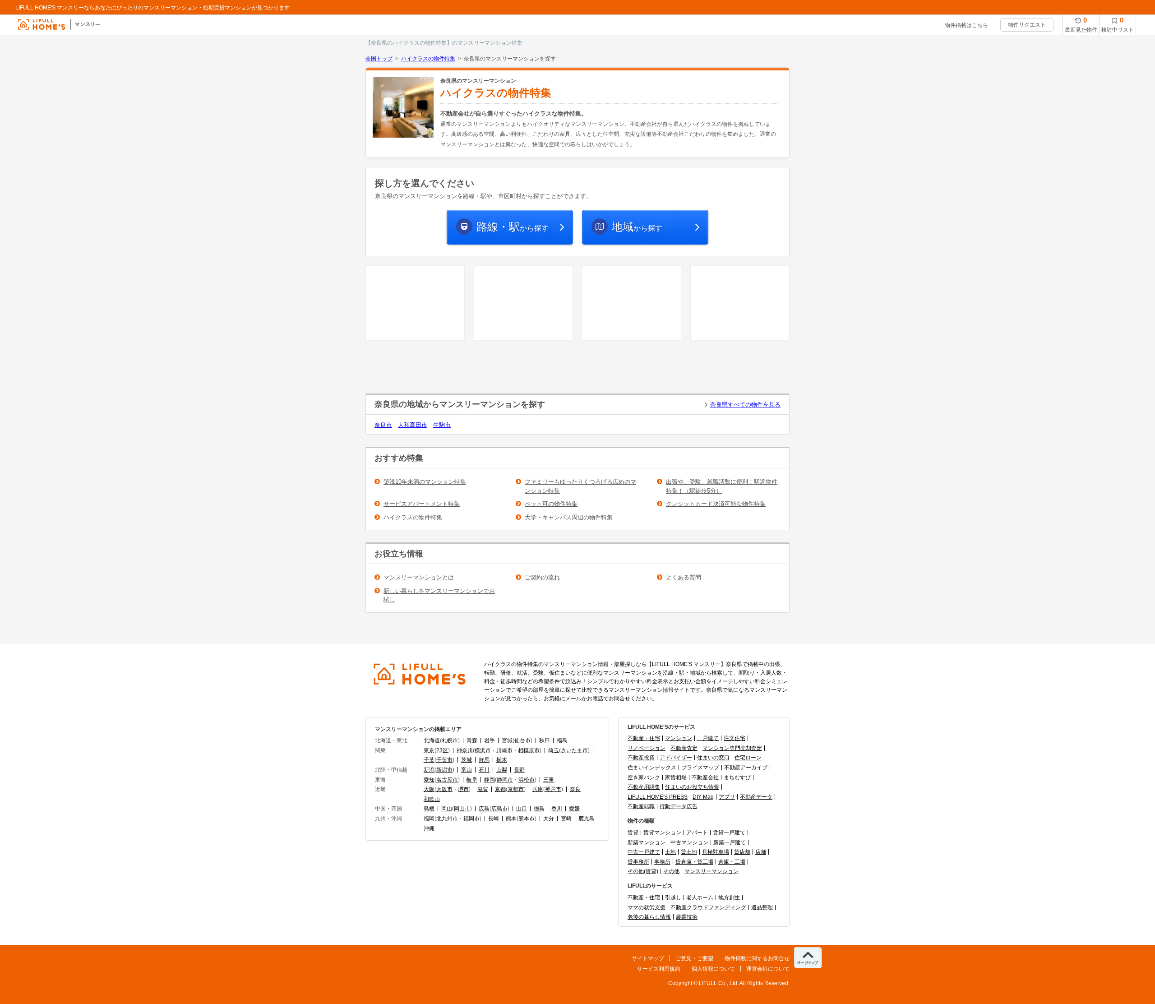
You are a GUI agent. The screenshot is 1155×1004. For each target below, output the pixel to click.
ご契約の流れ (542, 577)
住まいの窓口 (713, 757)
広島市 (499, 808)
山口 (521, 808)
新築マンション (646, 842)
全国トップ (379, 59)
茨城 (466, 760)
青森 (472, 740)
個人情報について (713, 969)
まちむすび (737, 777)
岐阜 (472, 780)
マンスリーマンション (711, 871)
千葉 (429, 760)
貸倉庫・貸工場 (694, 862)
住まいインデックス (652, 767)
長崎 (493, 818)
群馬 (484, 760)
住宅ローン (748, 757)
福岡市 (471, 818)
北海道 (432, 740)
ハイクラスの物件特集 (428, 59)
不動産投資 (641, 757)
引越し (673, 897)
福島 (562, 740)
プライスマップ (700, 767)
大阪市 (444, 789)
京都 (500, 789)
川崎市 (504, 750)
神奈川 (465, 750)
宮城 (507, 740)
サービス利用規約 (658, 969)
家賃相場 (676, 777)
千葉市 (444, 760)
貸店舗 (742, 852)
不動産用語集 (644, 787)
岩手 (489, 740)
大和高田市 (412, 424)
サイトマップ (648, 958)
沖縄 (429, 828)
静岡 (489, 780)
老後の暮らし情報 (649, 917)
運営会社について (768, 969)
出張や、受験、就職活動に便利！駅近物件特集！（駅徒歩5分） (721, 486)
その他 (671, 871)
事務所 (662, 862)
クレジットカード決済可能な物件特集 (716, 503)
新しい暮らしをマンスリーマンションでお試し (439, 595)
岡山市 (462, 808)
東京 (429, 750)
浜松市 (526, 780)
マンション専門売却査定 (732, 748)
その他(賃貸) (643, 871)
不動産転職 (641, 806)
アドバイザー (676, 757)
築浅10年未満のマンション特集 (424, 481)
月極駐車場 (715, 852)
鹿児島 (586, 818)
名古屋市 (447, 780)
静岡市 (505, 780)
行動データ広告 (679, 806)
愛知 (429, 780)
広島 (484, 808)
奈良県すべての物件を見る (745, 404)
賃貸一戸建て (729, 832)
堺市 (463, 789)
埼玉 (553, 750)
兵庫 (537, 789)
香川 (556, 808)
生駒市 (442, 424)
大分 (548, 818)
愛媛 (574, 808)
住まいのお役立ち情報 (692, 787)
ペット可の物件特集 (551, 503)
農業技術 (687, 917)
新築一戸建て (729, 842)
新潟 (429, 770)
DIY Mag (703, 797)
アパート (697, 832)
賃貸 (633, 832)
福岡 (429, 818)
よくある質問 (683, 577)
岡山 (446, 808)
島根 (429, 808)
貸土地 (689, 852)
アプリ (727, 797)
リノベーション (646, 748)
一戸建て (708, 738)
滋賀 (482, 789)
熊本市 (526, 818)
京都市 (516, 789)
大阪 (429, 789)
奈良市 (383, 424)
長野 (519, 770)
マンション (678, 738)
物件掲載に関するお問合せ (757, 958)
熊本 (511, 818)
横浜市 (483, 750)
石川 (484, 770)
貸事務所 (638, 862)
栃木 (501, 760)
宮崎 (566, 818)
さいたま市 (574, 750)
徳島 (539, 808)
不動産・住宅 (644, 738)
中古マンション (689, 842)
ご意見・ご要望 (694, 958)
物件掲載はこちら (966, 25)
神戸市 (553, 789)
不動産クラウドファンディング (708, 907)
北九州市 (447, 818)
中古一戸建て (644, 852)
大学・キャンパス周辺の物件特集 (569, 517)
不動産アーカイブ (745, 767)
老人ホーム (699, 897)
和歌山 (432, 799)
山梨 (501, 770)
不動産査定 (684, 748)
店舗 (760, 852)
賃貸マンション (662, 832)
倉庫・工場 (731, 862)
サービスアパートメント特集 (421, 503)
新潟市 (444, 770)
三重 (548, 780)
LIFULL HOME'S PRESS (658, 797)
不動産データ (756, 797)
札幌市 (450, 740)
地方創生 (729, 897)
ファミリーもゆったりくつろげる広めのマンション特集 (580, 486)
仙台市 (522, 740)
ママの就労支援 (646, 907)
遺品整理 (762, 907)
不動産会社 (705, 777)
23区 (442, 750)
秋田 (544, 740)
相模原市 (529, 750)
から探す (512, 227)
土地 (670, 852)
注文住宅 (734, 738)
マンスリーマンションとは (418, 577)
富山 (466, 770)
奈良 (575, 789)
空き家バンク (644, 777)
